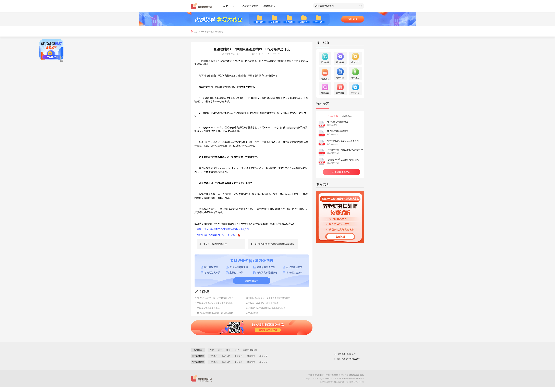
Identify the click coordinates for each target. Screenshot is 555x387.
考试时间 (251, 356)
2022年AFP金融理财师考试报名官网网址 (215, 303)
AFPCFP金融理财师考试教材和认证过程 (276, 243)
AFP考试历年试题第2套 (337, 131)
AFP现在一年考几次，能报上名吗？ (262, 303)
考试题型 (263, 356)
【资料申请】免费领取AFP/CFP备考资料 (215, 234)
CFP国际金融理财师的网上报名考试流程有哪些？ (268, 297)
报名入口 (226, 356)
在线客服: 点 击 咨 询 (346, 353)
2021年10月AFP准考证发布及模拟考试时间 (265, 308)
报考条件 (214, 356)
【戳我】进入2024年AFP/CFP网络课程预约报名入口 (221, 229)
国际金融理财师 (226, 86)
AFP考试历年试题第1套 (337, 121)
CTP (237, 349)
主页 (196, 31)
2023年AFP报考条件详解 (208, 308)
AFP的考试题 (252, 313)
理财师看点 (269, 6)
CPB (228, 349)
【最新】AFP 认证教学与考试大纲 (343, 159)
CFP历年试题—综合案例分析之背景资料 (345, 149)
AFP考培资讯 (207, 31)
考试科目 (239, 356)
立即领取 (352, 19)
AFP (225, 6)
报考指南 (219, 31)
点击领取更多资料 (341, 172)
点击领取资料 (252, 280)
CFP (235, 6)
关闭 (73, 72)
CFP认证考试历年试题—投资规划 (343, 141)
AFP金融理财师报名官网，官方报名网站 (215, 313)
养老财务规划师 (250, 6)
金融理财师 (244, 75)
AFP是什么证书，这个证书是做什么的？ (215, 297)
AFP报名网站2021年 (217, 243)
